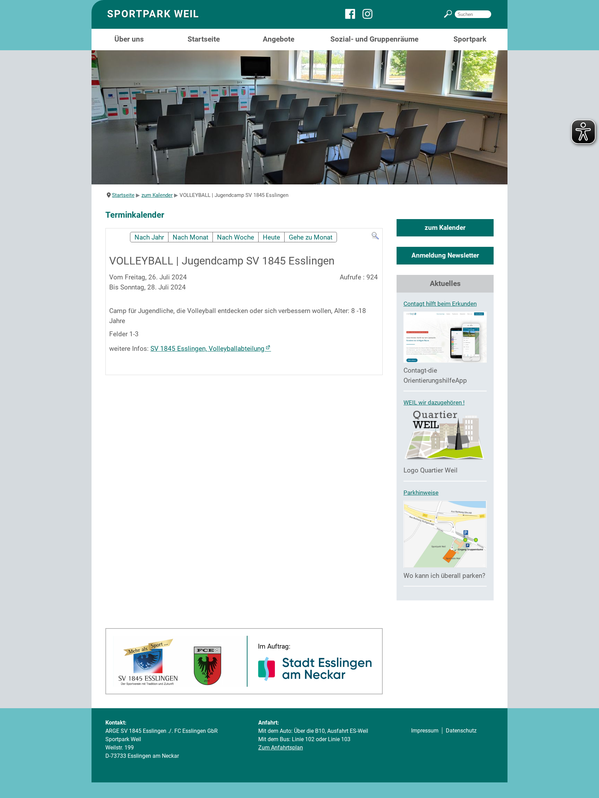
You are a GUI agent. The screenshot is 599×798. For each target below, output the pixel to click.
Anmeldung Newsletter (445, 255)
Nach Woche (235, 237)
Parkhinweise (421, 492)
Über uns (129, 39)
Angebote (278, 39)
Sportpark (469, 39)
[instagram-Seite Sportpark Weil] (371, 17)
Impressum (425, 730)
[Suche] (375, 238)
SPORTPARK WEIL (153, 14)
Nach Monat (190, 237)
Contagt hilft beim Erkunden (440, 303)
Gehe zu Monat (310, 237)
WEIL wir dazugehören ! (434, 402)
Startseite (204, 39)
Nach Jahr (149, 237)
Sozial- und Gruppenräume (374, 39)
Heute (271, 237)
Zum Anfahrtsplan (280, 747)
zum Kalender (445, 228)
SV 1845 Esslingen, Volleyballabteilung (207, 349)
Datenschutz (461, 730)
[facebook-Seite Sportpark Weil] (353, 17)
